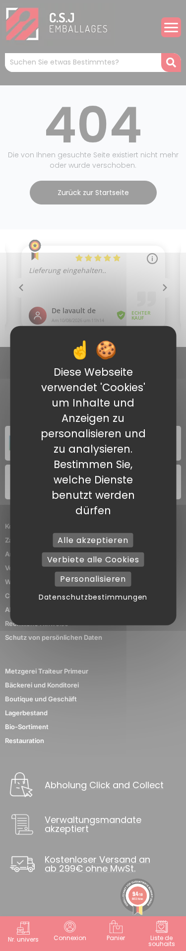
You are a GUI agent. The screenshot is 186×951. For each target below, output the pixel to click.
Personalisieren (93, 579)
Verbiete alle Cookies (93, 559)
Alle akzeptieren (93, 540)
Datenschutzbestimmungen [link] (93, 597)
